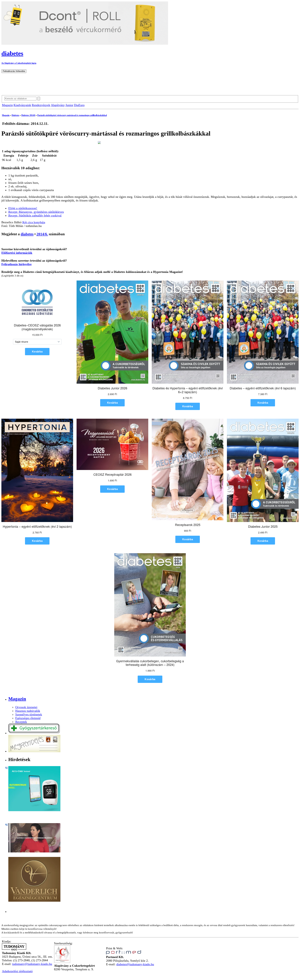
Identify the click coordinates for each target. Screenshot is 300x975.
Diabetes (15, 115)
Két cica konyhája (33, 222)
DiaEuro (79, 105)
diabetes (27, 234)
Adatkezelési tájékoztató (17, 971)
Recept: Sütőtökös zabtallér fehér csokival (34, 215)
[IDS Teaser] (34, 851)
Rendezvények (41, 105)
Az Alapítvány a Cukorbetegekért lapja (18, 63)
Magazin (7, 105)
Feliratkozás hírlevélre (16, 264)
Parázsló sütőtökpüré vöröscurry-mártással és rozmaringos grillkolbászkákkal (72, 115)
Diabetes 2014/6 (28, 115)
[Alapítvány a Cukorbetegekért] (62, 962)
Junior (69, 105)
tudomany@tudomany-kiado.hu (32, 964)
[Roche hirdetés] (34, 810)
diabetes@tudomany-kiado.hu (135, 964)
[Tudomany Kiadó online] (14, 949)
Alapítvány (58, 105)
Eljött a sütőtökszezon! (22, 208)
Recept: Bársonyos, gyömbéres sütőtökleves (36, 212)
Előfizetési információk (16, 252)
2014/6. (42, 234)
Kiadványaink (22, 105)
